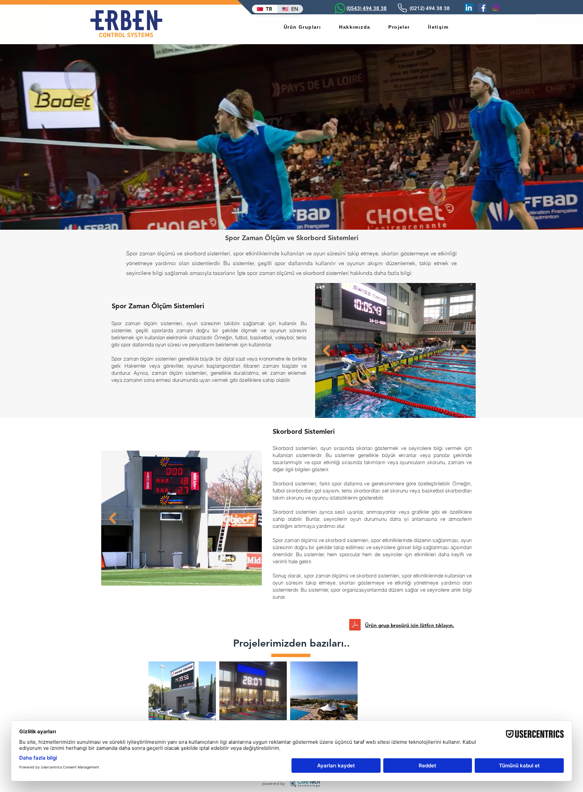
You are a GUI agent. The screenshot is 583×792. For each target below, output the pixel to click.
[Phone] (402, 8)
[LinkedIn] (469, 7)
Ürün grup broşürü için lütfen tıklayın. (409, 625)
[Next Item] (464, 350)
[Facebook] (482, 7)
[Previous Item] (326, 350)
